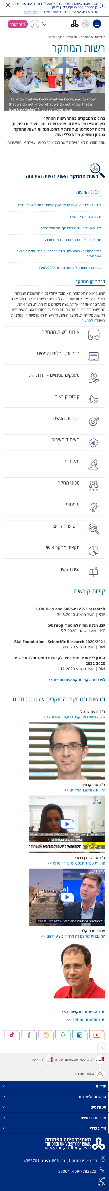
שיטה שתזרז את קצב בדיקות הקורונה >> (74, 721)
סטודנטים (98, 1112)
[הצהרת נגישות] (101, 1186)
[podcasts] (62, 1040)
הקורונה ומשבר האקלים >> (84, 795)
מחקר (61, 37)
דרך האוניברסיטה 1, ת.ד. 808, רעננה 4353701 (60, 1165)
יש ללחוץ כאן (31, 12)
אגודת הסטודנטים (84, 1079)
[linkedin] (79, 1040)
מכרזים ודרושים (93, 1122)
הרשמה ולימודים (92, 1101)
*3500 (63, 1176)
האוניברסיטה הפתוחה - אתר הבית (86, 37)
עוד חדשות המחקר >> (85, 1024)
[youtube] (96, 1040)
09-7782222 (85, 1176)
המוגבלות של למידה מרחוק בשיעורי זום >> (73, 941)
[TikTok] (12, 1040)
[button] (45, 24)
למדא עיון (37, 1064)
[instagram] (46, 1040)
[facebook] (29, 1040)
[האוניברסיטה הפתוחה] (76, 23)
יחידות (101, 1091)
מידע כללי (98, 1133)
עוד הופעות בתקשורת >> (82, 1016)
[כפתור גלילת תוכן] (101, 1053)
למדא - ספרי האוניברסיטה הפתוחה (74, 1064)
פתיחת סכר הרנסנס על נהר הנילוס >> (76, 868)
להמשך (87, 325)
